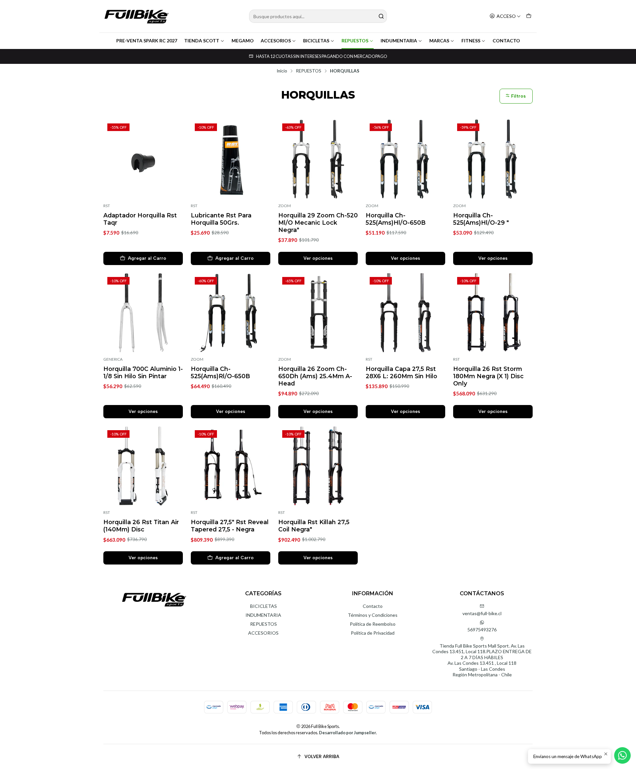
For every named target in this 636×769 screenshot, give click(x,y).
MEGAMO (243, 40)
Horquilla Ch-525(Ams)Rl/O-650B (220, 372)
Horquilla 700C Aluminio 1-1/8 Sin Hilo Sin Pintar (143, 372)
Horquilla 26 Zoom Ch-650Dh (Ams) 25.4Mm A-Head (315, 376)
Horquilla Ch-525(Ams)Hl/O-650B (396, 219)
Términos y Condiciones (373, 615)
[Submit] (381, 16)
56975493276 (482, 629)
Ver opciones (318, 258)
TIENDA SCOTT (201, 40)
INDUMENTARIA (399, 40)
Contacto (373, 606)
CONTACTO (506, 40)
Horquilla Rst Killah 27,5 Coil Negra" (313, 526)
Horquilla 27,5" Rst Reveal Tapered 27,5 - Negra (230, 526)
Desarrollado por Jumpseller (347, 732)
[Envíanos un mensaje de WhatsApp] (622, 755)
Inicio (282, 71)
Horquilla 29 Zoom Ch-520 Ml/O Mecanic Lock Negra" (318, 222)
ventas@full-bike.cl (482, 613)
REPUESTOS (355, 40)
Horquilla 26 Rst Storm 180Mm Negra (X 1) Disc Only (488, 376)
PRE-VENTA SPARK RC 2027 (146, 40)
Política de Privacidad (373, 633)
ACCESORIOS (276, 40)
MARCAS (439, 40)
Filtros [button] (518, 96)
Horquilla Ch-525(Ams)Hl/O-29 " (481, 219)
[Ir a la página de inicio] (136, 16)
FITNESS (470, 40)
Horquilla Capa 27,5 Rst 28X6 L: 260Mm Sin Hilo (401, 372)
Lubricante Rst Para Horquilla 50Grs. (221, 219)
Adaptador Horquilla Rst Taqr (140, 219)
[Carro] (529, 16)
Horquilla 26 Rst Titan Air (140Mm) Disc (141, 526)
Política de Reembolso (373, 624)
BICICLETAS (316, 40)
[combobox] (318, 16)
